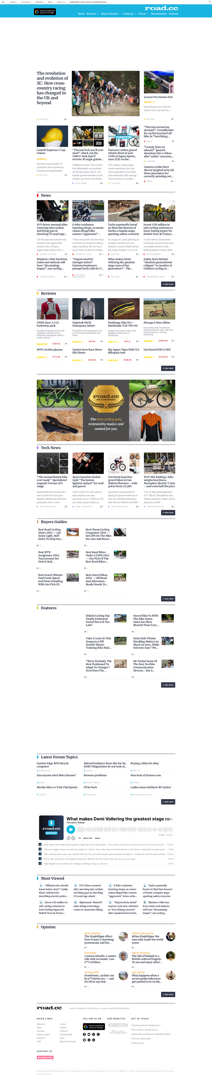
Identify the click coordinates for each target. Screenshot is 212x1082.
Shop (62, 1038)
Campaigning (47, 277)
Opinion (63, 1027)
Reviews (40, 1031)
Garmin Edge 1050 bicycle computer (53, 765)
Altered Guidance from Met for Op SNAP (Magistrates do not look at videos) (105, 766)
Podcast (64, 1031)
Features (41, 1038)
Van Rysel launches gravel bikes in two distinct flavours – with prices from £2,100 (122, 481)
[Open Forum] (148, 14)
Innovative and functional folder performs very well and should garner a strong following (158, 331)
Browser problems (95, 775)
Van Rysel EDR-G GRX (157, 349)
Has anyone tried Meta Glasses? (56, 775)
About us (41, 1024)
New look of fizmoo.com (146, 775)
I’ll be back (90, 787)
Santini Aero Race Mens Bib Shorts (87, 351)
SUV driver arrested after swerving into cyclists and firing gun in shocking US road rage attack (52, 231)
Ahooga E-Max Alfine (156, 322)
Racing (115, 254)
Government (153, 254)
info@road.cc (154, 1025)
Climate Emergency (78, 276)
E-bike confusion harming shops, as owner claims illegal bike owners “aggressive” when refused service (88, 231)
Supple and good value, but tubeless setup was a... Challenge (122, 333)
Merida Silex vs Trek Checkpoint (57, 787)
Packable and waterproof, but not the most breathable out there (87, 333)
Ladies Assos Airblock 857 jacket (151, 787)
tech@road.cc (151, 1030)
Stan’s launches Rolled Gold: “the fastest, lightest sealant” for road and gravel (88, 481)
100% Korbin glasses (50, 349)
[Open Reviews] (98, 14)
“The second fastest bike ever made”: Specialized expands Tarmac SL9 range (52, 481)
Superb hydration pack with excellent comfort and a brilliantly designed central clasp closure (51, 334)
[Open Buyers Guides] (120, 14)
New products (48, 507)
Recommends (66, 1034)
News (39, 1027)
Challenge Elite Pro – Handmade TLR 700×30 (123, 324)
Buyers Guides (43, 1034)
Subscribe (46, 1057)
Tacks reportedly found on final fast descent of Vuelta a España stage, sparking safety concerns (123, 229)
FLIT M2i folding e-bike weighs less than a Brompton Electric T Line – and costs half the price (159, 481)
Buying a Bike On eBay (145, 763)
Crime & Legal (48, 254)
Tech (39, 1041)
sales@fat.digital (162, 1034)
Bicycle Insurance (68, 1041)
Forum (63, 1024)
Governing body (155, 277)
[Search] (3, 2)
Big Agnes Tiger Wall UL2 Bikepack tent (123, 351)
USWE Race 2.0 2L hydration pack (48, 324)
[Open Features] (135, 14)
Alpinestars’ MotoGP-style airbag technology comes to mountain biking (88, 906)
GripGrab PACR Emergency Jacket (83, 324)
